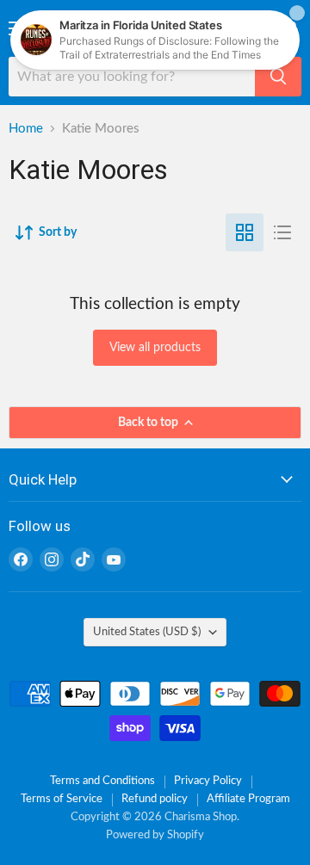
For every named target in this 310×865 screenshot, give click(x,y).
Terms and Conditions (102, 781)
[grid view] (245, 232)
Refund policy (154, 799)
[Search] (278, 76)
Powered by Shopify (155, 835)
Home (26, 128)
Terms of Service (61, 799)
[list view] (282, 232)
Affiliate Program (248, 799)
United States (147, 632)
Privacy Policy (208, 781)
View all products (155, 348)
